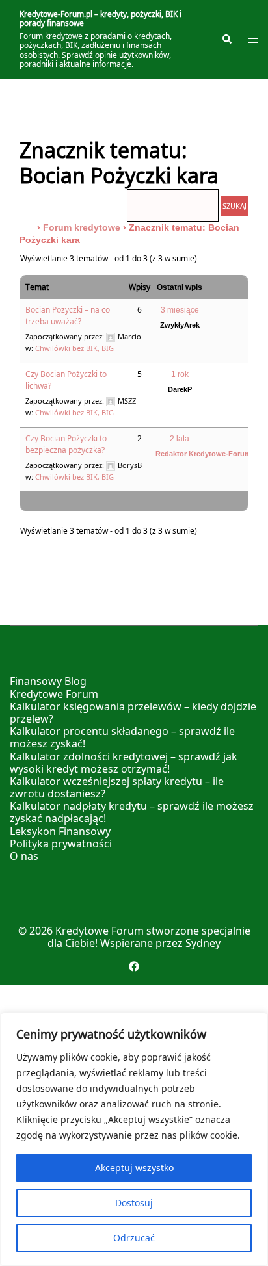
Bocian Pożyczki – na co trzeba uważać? (67, 315)
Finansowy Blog (48, 681)
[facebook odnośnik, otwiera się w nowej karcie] (134, 966)
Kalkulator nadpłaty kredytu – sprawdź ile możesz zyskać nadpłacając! (132, 812)
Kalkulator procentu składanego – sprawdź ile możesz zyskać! (122, 737)
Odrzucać (134, 1238)
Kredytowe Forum (54, 694)
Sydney (203, 943)
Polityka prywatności (61, 843)
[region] (134, 1139)
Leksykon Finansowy (60, 831)
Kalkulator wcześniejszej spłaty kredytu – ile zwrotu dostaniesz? (117, 787)
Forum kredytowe (81, 227)
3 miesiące (180, 310)
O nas (24, 856)
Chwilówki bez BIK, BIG (74, 348)
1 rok (180, 374)
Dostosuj (134, 1202)
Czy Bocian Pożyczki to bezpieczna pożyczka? (66, 444)
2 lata (179, 438)
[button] (226, 39)
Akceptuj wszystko (134, 1167)
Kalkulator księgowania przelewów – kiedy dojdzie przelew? (133, 712)
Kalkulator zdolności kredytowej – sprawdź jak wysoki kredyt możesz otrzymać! (123, 762)
